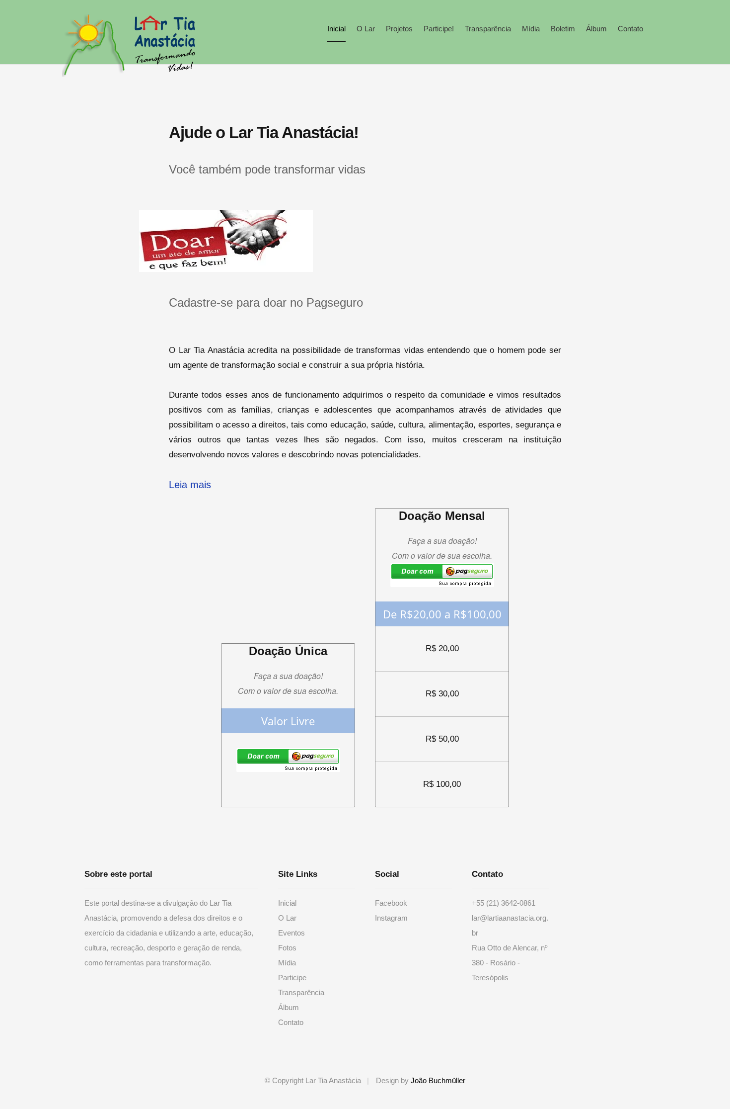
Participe (292, 977)
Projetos (399, 28)
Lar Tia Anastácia (94, 44)
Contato (630, 28)
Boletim (563, 28)
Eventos (291, 933)
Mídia (531, 28)
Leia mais (190, 484)
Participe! (439, 28)
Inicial (336, 28)
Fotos (287, 947)
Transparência (488, 28)
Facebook (391, 903)
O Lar (366, 28)
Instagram (391, 918)
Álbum (596, 28)
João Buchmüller (438, 1080)
